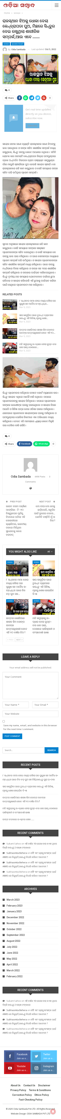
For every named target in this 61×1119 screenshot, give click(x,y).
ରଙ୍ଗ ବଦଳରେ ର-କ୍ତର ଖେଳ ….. (18, 819)
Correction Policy (22, 1095)
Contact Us (29, 1085)
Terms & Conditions (40, 1090)
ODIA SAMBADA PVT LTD (38, 1113)
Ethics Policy (42, 1095)
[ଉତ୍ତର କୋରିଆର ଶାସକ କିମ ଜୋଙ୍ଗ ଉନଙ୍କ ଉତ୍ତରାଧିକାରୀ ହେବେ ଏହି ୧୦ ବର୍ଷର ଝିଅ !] (10, 333)
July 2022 (12, 947)
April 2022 (12, 964)
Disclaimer (44, 1085)
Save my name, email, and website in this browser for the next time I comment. (30, 727)
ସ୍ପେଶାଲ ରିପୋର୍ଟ (17, 44)
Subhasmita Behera (16, 852)
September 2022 (16, 935)
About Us (16, 1085)
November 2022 (15, 923)
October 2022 (14, 929)
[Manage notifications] (53, 1111)
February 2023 (15, 905)
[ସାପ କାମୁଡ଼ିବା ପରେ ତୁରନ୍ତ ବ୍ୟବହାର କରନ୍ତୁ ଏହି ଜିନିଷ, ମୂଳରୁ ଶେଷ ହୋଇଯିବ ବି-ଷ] (10, 319)
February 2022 (15, 976)
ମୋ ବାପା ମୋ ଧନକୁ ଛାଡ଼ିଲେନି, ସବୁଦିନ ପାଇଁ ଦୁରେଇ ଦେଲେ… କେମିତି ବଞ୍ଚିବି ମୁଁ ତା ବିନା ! (44, 513)
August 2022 (13, 941)
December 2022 (15, 917)
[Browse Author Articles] (30, 465)
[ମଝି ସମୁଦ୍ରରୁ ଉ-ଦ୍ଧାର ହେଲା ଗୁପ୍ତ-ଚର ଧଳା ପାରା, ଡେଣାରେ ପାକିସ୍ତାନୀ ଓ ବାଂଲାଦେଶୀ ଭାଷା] (10, 348)
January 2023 (14, 911)
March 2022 (13, 970)
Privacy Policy (18, 1090)
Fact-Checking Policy (30, 1099)
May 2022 (12, 958)
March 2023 (13, 899)
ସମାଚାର (6, 44)
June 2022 (12, 952)
